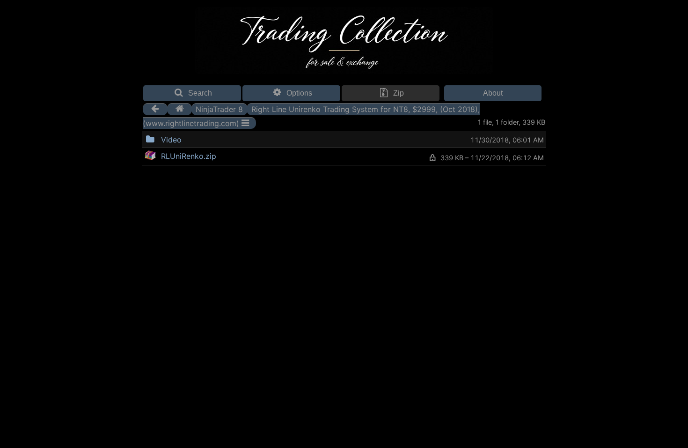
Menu (205, 138)
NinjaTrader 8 (219, 108)
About (493, 93)
